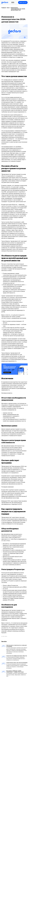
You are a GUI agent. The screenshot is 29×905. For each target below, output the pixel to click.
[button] (23, 2)
